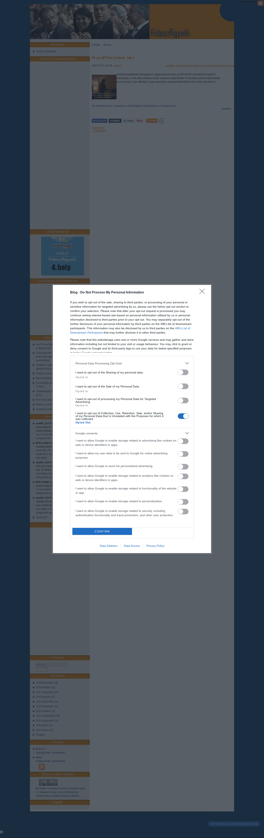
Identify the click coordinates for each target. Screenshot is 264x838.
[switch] (183, 372)
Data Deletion (109, 545)
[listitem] (132, 363)
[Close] (203, 293)
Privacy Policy (155, 545)
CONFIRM (102, 531)
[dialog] (132, 419)
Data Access (132, 545)
